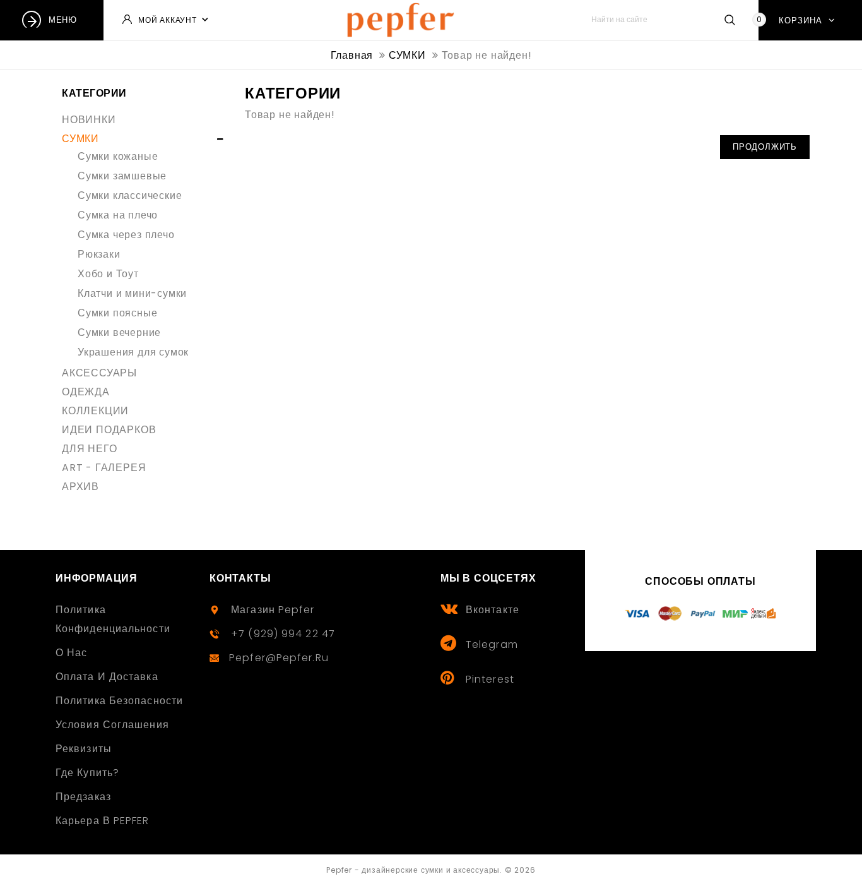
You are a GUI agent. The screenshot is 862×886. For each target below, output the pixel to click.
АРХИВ (80, 486)
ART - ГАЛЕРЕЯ (104, 467)
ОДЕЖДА (86, 392)
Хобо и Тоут (108, 273)
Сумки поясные (117, 313)
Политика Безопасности (119, 700)
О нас (72, 652)
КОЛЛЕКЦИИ (95, 411)
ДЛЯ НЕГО (89, 448)
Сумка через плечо (126, 234)
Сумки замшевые (122, 176)
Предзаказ (83, 796)
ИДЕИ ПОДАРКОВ (109, 429)
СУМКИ (80, 138)
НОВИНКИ (89, 119)
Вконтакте (492, 609)
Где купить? (87, 772)
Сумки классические (130, 195)
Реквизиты (84, 748)
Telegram (492, 644)
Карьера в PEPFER (103, 820)
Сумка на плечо (118, 215)
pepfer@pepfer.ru (279, 657)
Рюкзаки (99, 254)
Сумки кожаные (118, 156)
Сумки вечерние (119, 332)
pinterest (490, 679)
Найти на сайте (729, 19)
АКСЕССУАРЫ (99, 373)
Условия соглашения (112, 724)
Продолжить (765, 147)
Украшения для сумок (133, 352)
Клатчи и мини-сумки (132, 293)
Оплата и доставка (107, 676)
